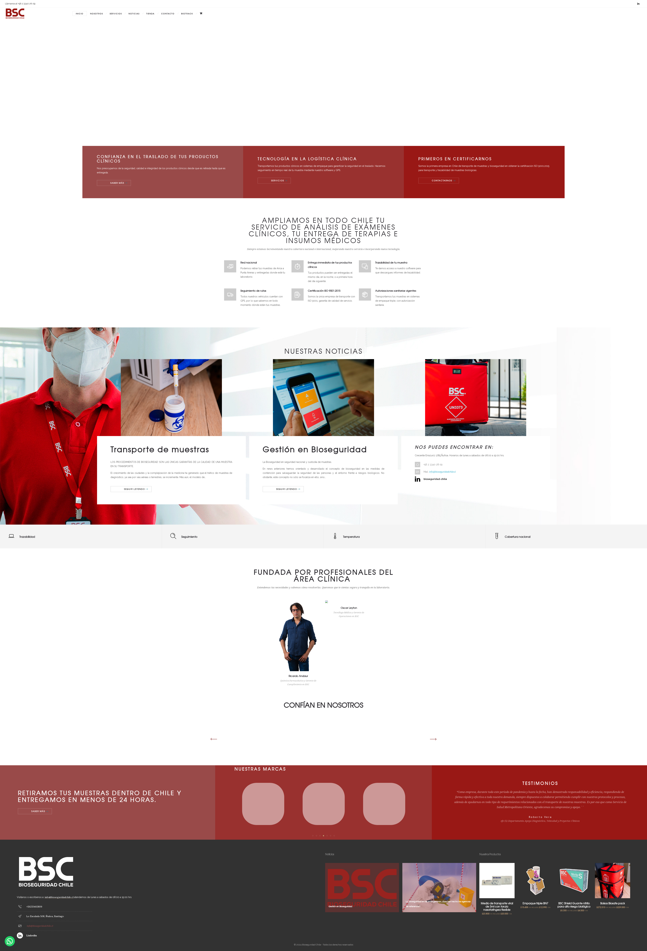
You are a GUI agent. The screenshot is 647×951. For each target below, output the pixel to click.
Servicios (116, 13)
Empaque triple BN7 (535, 903)
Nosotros (96, 13)
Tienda (150, 13)
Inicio (79, 13)
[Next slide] (432, 739)
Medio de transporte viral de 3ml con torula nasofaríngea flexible (497, 906)
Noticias (134, 13)
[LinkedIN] (638, 3)
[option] (247, 607)
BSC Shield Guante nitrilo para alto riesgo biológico (574, 904)
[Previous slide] (215, 739)
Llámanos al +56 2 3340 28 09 (20, 3)
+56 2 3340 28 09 (433, 464)
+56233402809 (34, 906)
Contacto (168, 13)
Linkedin (31, 935)
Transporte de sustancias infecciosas (423, 906)
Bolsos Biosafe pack (612, 903)
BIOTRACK (187, 13)
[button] (312, 835)
